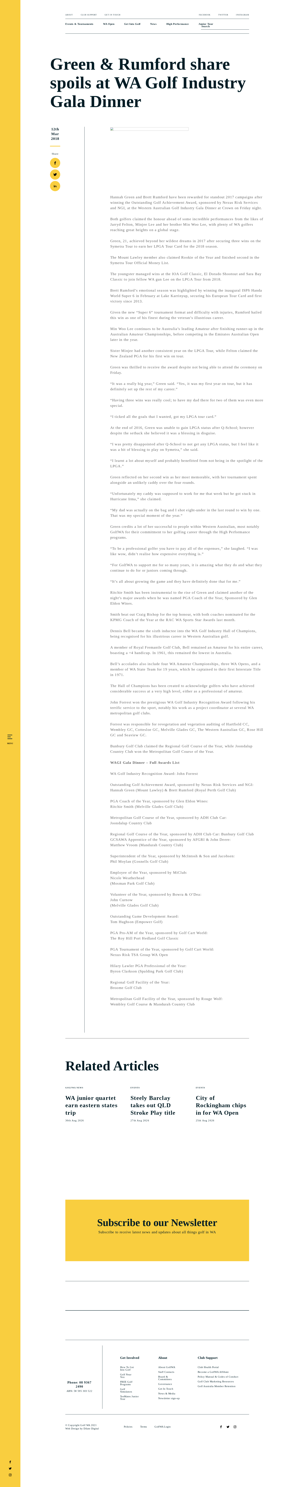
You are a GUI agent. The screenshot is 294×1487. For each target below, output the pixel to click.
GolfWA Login (162, 1426)
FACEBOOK (204, 15)
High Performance (177, 24)
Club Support (89, 15)
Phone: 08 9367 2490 (79, 1384)
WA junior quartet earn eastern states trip (91, 1105)
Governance (165, 1384)
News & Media (166, 1393)
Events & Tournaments (79, 24)
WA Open (109, 24)
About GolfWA (166, 1367)
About (69, 15)
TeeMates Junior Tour (129, 1397)
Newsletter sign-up (169, 1398)
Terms (143, 1426)
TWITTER (223, 15)
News (153, 24)
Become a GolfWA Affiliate (213, 1372)
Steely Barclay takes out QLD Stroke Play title (152, 1105)
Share (55, 153)
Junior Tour (206, 24)
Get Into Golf (132, 24)
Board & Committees (165, 1378)
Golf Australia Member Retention (217, 1386)
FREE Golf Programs (126, 1383)
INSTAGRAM (242, 15)
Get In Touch (113, 15)
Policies (128, 1426)
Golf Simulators (126, 1390)
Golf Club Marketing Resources (216, 1381)
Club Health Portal (208, 1367)
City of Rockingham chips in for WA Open (221, 1105)
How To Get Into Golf (127, 1368)
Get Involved (129, 1358)
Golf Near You (126, 1375)
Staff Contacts (166, 1372)
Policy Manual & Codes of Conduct (218, 1377)
